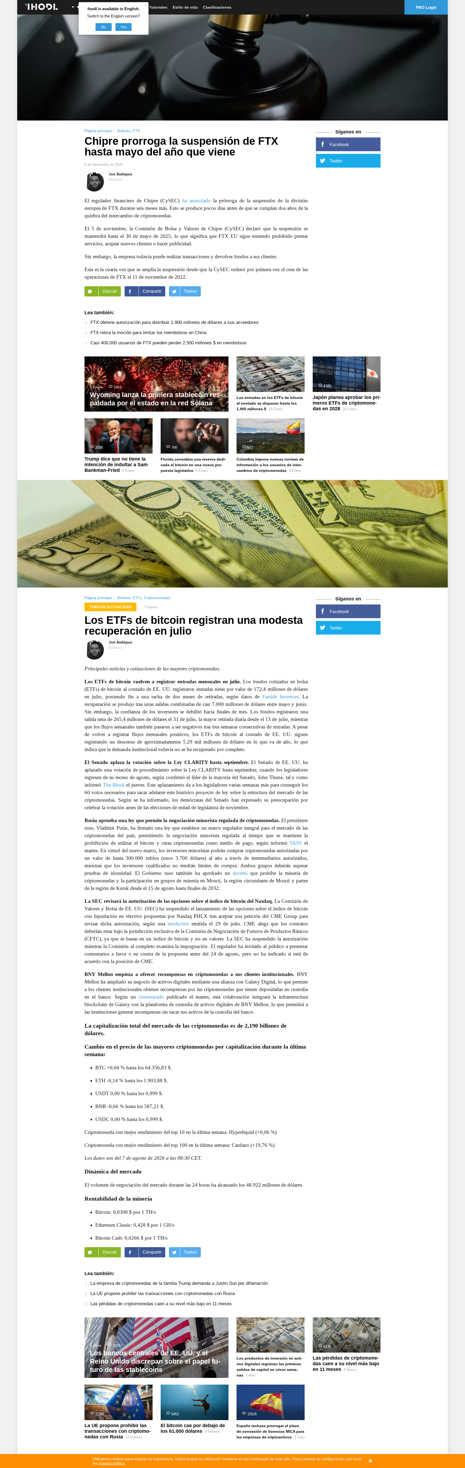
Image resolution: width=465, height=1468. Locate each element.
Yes (124, 27)
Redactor (115, 180)
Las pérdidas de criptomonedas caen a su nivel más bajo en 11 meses (161, 1303)
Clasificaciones (217, 7)
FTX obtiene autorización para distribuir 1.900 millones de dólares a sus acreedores (174, 322)
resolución (178, 923)
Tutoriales (158, 7)
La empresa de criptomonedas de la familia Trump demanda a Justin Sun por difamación (179, 1283)
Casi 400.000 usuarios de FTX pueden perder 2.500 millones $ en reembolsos (168, 342)
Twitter (336, 161)
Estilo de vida (185, 7)
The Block (114, 785)
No (103, 27)
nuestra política (112, 1463)
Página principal (98, 131)
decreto (240, 873)
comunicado (151, 997)
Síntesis (124, 598)
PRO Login (426, 7)
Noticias (124, 131)
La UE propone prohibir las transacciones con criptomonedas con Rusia (162, 1293)
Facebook (339, 144)
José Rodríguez (120, 174)
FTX (136, 131)
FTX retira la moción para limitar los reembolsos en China (148, 332)
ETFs (137, 598)
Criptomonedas (157, 598)
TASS (296, 843)
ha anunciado (196, 200)
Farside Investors (280, 696)
